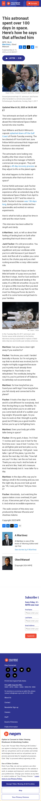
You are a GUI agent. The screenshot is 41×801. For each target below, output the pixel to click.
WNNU (22, 687)
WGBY (6, 687)
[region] (20, 765)
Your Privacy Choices (20, 797)
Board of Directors (11, 722)
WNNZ (16, 687)
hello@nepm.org (15, 693)
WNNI (33, 687)
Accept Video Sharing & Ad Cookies (20, 784)
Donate (34, 3)
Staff (6, 717)
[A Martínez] (7, 539)
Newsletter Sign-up (11, 707)
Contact (7, 702)
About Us (8, 697)
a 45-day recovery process (22, 166)
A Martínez (7, 43)
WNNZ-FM (28, 687)
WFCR (11, 687)
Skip (20, 790)
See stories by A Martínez (26, 549)
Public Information (11, 727)
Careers (7, 712)
